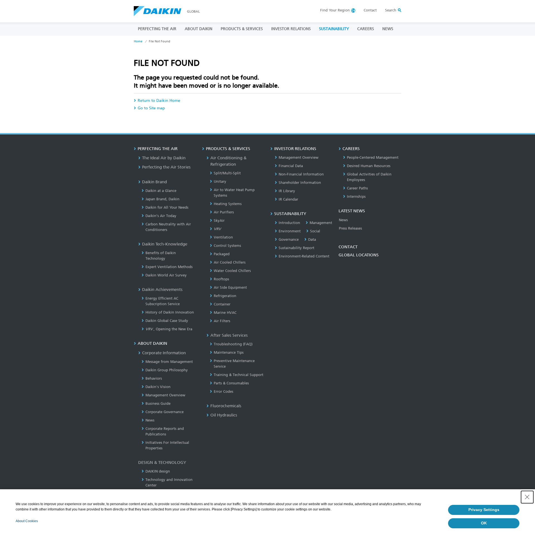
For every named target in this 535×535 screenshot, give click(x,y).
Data (312, 239)
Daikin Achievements (162, 289)
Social (315, 231)
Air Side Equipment (230, 287)
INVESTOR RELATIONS (291, 28)
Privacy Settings (483, 509)
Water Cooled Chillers (232, 271)
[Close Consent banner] (527, 497)
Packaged (222, 254)
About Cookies (27, 521)
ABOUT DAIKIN (198, 28)
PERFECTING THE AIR (157, 28)
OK (484, 523)
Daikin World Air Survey (166, 275)
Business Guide (158, 403)
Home (138, 41)
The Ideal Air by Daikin (164, 157)
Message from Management (169, 362)
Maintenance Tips (229, 352)
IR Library (287, 191)
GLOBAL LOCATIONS (359, 254)
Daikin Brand (154, 181)
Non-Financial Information (301, 174)
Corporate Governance (164, 412)
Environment (290, 231)
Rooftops (221, 279)
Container (222, 304)
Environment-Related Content (304, 256)
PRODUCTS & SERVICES (242, 28)
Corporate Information (164, 352)
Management (321, 223)
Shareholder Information (300, 182)
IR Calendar (288, 199)
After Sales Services (229, 335)
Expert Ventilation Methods (169, 267)
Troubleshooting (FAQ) (233, 344)
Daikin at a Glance (160, 191)
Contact (370, 10)
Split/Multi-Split (227, 173)
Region (335, 10)
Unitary (220, 181)
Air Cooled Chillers (229, 262)
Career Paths (357, 188)
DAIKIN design (157, 471)
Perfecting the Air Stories (166, 167)
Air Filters (222, 321)
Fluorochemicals (225, 405)
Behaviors (153, 378)
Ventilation (223, 237)
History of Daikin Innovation (169, 312)
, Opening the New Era (168, 329)
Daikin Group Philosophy (166, 370)
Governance (289, 239)
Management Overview (165, 395)
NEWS (387, 28)
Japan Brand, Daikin (162, 199)
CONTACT (348, 246)
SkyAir (219, 220)
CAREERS (365, 28)
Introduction (289, 223)
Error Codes (223, 391)
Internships (356, 196)
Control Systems (227, 246)
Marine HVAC (225, 312)
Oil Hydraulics (223, 415)
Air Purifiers (224, 212)
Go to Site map (151, 108)
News (149, 420)
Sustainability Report (296, 248)
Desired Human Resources (368, 166)
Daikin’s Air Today (160, 216)
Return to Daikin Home (159, 100)
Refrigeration (225, 296)
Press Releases (350, 228)
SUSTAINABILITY (334, 28)
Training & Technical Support (238, 375)
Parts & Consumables (231, 383)
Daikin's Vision (158, 387)
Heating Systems (228, 204)
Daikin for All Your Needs (166, 207)
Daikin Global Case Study (166, 321)
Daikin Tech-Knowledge (164, 244)
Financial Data (291, 166)
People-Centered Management (372, 157)
